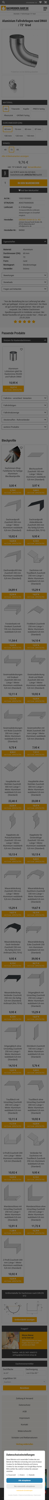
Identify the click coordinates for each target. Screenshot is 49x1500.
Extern (22, 1475)
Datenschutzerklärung (26, 1495)
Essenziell (12, 1475)
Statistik (32, 1475)
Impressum (37, 1495)
